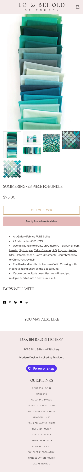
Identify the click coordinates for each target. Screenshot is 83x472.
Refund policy (41, 429)
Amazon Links (41, 417)
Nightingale (26, 250)
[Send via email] (21, 302)
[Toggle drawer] (5, 7)
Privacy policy (41, 434)
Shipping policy (41, 446)
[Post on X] (10, 302)
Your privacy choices (42, 423)
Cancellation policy (41, 458)
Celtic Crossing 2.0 (45, 250)
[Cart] (78, 7)
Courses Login (41, 388)
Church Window (67, 255)
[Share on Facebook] (4, 302)
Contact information (42, 452)
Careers (41, 394)
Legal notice (41, 464)
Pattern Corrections (41, 405)
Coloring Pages (41, 400)
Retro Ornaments (46, 255)
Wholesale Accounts (41, 411)
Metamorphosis (24, 255)
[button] (27, 302)
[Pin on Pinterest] (15, 302)
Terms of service (41, 440)
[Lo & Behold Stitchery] (41, 7)
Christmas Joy (21, 259)
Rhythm (62, 250)
